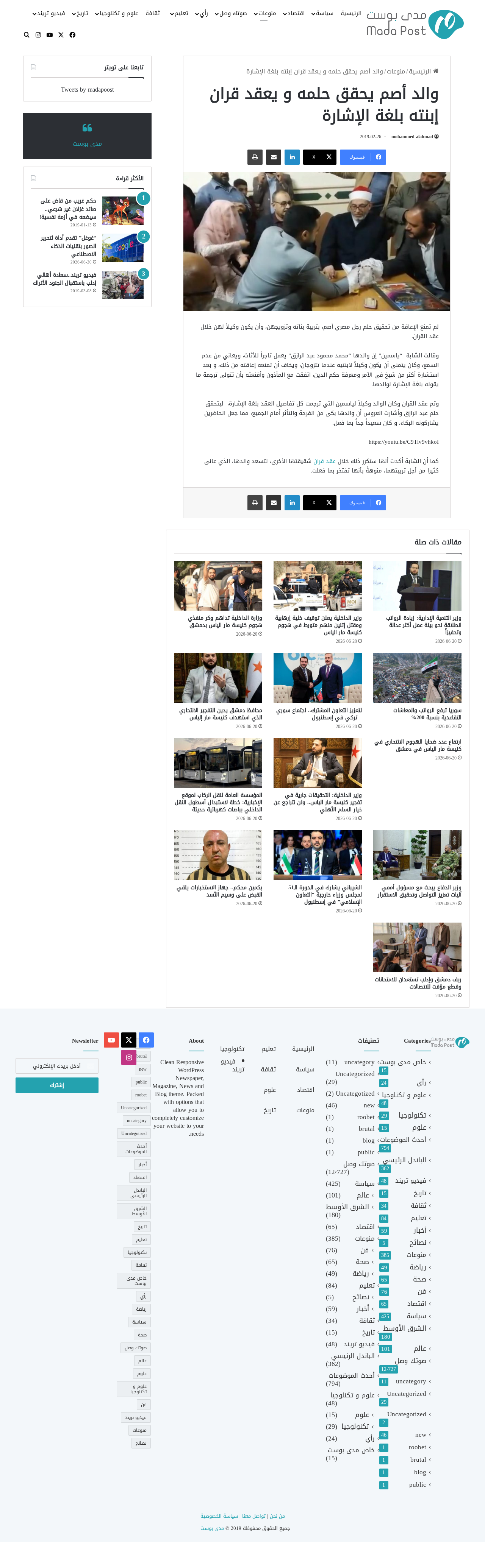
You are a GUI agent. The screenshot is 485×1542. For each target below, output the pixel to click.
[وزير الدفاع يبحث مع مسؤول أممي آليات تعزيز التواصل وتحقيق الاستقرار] (417, 855)
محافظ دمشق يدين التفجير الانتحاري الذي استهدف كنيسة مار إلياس (220, 714)
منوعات (267, 13)
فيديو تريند (51, 13)
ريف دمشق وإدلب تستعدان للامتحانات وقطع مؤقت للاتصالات (418, 983)
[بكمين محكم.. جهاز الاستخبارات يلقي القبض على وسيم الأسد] (218, 855)
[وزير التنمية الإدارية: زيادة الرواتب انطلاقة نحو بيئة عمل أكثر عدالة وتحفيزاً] (417, 586)
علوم (419, 1128)
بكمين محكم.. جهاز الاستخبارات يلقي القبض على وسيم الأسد (219, 891)
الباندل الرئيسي (404, 1160)
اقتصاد (296, 13)
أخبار (420, 1231)
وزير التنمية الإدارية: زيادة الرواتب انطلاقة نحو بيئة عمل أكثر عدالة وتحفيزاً (424, 625)
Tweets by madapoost (87, 89)
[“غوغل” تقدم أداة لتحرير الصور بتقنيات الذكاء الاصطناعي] (123, 248)
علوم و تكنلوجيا (119, 13)
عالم (420, 1349)
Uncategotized (406, 1414)
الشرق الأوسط (404, 1329)
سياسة (324, 13)
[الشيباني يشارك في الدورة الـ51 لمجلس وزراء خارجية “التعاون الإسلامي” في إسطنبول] (318, 855)
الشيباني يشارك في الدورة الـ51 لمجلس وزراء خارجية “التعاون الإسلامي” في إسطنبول (325, 894)
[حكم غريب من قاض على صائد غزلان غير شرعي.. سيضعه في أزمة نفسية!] (123, 210)
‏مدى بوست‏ (87, 144)
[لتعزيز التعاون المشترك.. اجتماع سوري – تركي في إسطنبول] (318, 678)
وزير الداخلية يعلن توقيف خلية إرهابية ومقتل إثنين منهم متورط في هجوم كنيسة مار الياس (318, 625)
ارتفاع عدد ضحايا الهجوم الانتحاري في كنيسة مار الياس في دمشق (418, 745)
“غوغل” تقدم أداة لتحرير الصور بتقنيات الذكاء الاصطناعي (68, 246)
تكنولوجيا (412, 1115)
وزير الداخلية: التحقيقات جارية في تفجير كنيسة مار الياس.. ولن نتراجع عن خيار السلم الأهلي (318, 802)
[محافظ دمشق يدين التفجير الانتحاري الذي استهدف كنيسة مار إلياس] (218, 678)
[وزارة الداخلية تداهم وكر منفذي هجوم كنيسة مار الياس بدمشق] (218, 586)
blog (420, 1472)
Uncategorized (406, 1394)
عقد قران (324, 461)
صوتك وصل (233, 13)
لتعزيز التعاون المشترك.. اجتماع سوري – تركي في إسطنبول (319, 714)
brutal (418, 1460)
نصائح (418, 1243)
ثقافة (153, 13)
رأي (204, 13)
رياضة (418, 1267)
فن (422, 1292)
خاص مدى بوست (402, 1062)
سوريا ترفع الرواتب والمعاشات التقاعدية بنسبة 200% (427, 714)
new (420, 1435)
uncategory (411, 1381)
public (417, 1485)
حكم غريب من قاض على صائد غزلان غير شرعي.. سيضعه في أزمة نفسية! (67, 209)
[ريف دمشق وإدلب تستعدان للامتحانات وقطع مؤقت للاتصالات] (417, 947)
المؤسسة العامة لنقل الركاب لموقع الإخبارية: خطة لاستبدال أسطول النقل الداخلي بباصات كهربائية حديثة (218, 802)
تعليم (181, 13)
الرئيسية (351, 13)
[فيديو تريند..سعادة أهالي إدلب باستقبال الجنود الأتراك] (123, 285)
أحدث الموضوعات (403, 1140)
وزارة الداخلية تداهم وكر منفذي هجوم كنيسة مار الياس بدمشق (225, 621)
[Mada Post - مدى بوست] (415, 24)
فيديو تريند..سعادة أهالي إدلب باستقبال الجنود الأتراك (64, 279)
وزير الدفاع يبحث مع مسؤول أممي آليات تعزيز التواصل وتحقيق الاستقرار (420, 891)
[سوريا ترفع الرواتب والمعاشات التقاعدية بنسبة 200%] (417, 678)
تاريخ (82, 13)
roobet (417, 1447)
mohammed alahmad (412, 137)
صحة (419, 1279)
